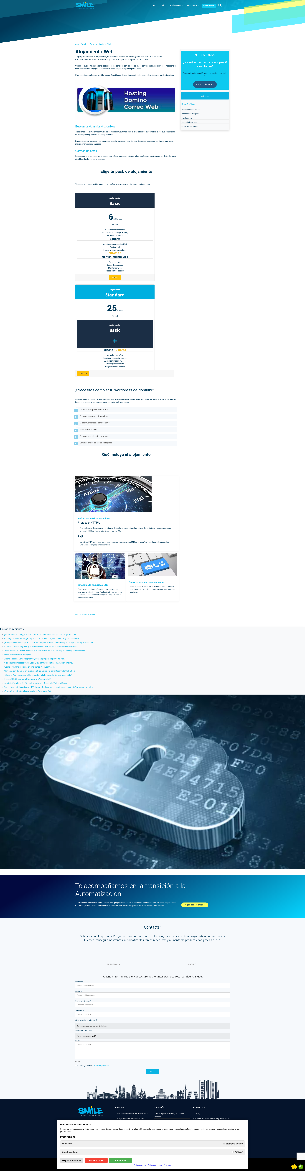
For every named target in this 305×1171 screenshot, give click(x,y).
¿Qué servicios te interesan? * (86, 1020)
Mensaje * (79, 1040)
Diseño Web (188, 104)
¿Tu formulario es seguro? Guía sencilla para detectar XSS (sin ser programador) (40, 634)
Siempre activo (234, 1143)
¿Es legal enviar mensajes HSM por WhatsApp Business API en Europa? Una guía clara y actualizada (48, 642)
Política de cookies (140, 1165)
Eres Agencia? (209, 5)
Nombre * (79, 981)
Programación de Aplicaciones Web (130, 1118)
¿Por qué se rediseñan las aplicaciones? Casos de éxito (28, 691)
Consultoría (192, 5)
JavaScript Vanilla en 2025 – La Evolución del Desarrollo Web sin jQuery (35, 683)
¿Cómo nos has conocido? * (86, 1030)
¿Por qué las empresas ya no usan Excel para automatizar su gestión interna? (38, 662)
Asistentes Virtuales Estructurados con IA (132, 1113)
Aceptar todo (120, 1160)
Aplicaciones (175, 5)
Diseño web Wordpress (190, 114)
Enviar (152, 1071)
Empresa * (79, 991)
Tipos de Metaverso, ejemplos (17, 654)
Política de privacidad (101, 1066)
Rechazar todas (96, 1160)
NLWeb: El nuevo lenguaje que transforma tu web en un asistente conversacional (40, 646)
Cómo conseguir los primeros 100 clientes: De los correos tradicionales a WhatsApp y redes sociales (48, 687)
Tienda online (186, 118)
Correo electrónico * (83, 1001)
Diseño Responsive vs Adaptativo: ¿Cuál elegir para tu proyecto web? (34, 658)
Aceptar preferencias (71, 1160)
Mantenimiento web (189, 122)
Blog (198, 1113)
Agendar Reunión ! (195, 905)
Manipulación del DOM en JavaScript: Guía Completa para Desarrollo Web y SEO (39, 671)
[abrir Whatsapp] (300, 1166)
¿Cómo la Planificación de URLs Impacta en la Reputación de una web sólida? (38, 675)
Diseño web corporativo (190, 109)
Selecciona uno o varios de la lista (92, 1026)
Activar (239, 1152)
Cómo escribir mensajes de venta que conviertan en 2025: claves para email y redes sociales (44, 650)
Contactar (115, 277)
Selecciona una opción (87, 1036)
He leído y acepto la (93, 1066)
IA (154, 5)
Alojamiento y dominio (190, 126)
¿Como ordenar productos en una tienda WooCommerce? (29, 667)
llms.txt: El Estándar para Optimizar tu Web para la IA (27, 679)
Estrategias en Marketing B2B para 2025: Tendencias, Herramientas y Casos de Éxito (41, 638)
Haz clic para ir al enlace (85, 614)
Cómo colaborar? (205, 84)
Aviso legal (167, 1165)
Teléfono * (79, 1010)
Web (163, 5)
